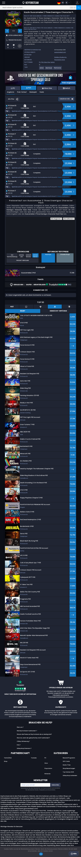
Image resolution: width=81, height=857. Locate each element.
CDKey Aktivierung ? (23, 741)
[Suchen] (78, 7)
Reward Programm (69, 758)
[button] (77, 2)
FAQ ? (19, 745)
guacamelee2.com (60, 52)
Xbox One (47, 62)
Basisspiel (33, 92)
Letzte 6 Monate (28, 255)
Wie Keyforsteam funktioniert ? (27, 731)
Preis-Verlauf (22, 92)
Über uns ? (20, 727)
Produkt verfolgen (22, 260)
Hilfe (74, 854)
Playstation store (59, 60)
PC (40, 62)
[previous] (7, 31)
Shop (5, 761)
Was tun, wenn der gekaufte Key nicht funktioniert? (33, 738)
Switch (53, 62)
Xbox (46, 763)
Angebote (10, 92)
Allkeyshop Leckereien (70, 775)
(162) (69, 285)
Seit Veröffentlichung (12, 255)
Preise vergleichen (63, 111)
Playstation (48, 768)
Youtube (34, 758)
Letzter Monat (35, 255)
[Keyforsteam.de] (30, 2)
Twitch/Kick (8, 758)
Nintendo (47, 774)
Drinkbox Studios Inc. (60, 57)
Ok (41, 854)
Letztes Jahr (21, 255)
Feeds (42, 92)
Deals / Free (66, 765)
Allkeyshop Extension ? (24, 748)
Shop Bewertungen (69, 768)
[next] (20, 31)
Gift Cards (66, 761)
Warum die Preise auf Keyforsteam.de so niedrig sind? (34, 734)
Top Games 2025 (68, 772)
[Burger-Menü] (4, 2)
